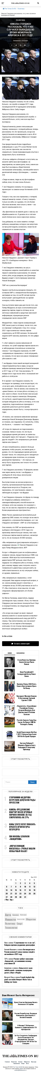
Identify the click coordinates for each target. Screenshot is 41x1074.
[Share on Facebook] (12, 45)
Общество (31, 919)
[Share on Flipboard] (20, 45)
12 (34, 886)
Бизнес (16, 914)
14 (11, 890)
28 (11, 897)
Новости (10, 919)
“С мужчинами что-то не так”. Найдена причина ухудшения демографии (20, 943)
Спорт (19, 923)
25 (30, 893)
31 (25, 897)
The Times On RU (10, 9)
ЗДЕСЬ (21, 1068)
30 (20, 897)
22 (16, 893)
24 (25, 893)
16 (20, 890)
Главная (7, 1062)
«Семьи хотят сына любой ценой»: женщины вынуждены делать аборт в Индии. (18, 970)
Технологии (11, 927)
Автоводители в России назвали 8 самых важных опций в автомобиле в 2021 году (19, 951)
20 (7, 893)
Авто (8, 915)
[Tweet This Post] (16, 45)
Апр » (12, 899)
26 (34, 893)
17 (25, 890)
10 (25, 886)
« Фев (6, 899)
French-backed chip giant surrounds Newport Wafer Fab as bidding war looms (19, 979)
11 (29, 886)
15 (16, 890)
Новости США (20, 919)
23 (20, 893)
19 (34, 890)
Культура (23, 915)
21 (11, 893)
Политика (21, 9)
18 (30, 890)
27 (7, 897)
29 (16, 897)
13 (6, 890)
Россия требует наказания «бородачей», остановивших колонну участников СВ (18, 961)
